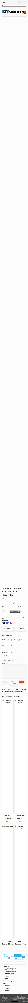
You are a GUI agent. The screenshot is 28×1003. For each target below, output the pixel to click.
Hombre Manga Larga (10, 971)
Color (3, 603)
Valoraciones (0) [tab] (20, 629)
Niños (4, 980)
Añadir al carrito (15, 611)
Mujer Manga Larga (10, 973)
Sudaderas (6, 975)
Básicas (5, 983)
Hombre (7, 976)
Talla (3, 606)
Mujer (6, 978)
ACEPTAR (15, 1001)
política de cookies (14, 999)
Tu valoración (5, 663)
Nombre (4, 681)
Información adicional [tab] (7, 629)
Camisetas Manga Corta (11, 981)
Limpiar (19, 606)
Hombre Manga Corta (10, 968)
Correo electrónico (13, 682)
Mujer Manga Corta (10, 970)
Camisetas (14, 617)
